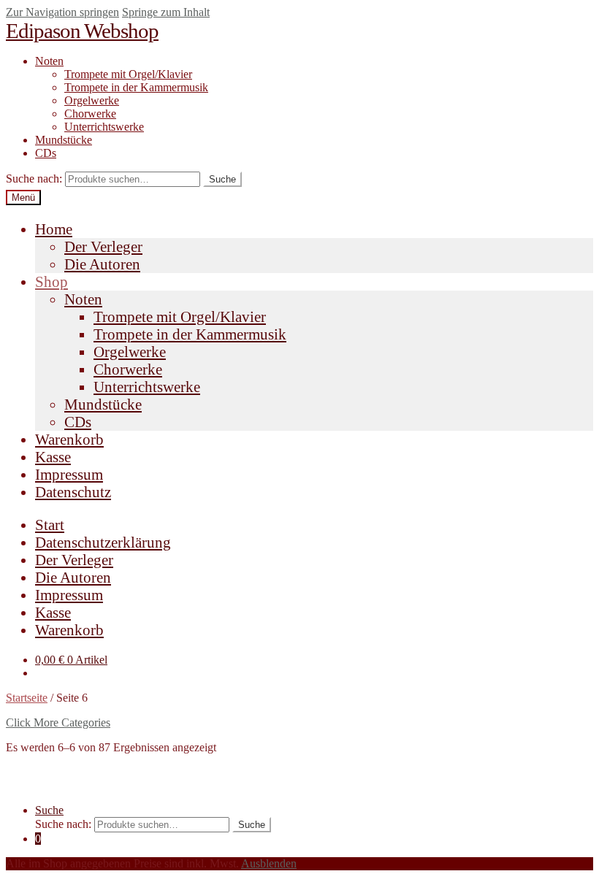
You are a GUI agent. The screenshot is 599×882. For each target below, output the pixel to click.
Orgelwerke (91, 100)
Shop (51, 281)
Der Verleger (103, 246)
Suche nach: (34, 178)
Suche (222, 179)
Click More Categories (58, 722)
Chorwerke (90, 113)
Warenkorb (69, 439)
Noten (49, 61)
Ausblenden (269, 863)
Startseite (26, 697)
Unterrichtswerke (104, 126)
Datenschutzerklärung (103, 542)
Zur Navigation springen (62, 12)
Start (49, 524)
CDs (45, 153)
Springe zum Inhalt (166, 12)
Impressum (69, 474)
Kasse (53, 456)
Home (53, 228)
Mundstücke (63, 140)
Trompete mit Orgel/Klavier (128, 74)
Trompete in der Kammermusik (136, 87)
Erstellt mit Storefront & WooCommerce (98, 785)
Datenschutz (73, 491)
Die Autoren (102, 264)
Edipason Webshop (82, 30)
